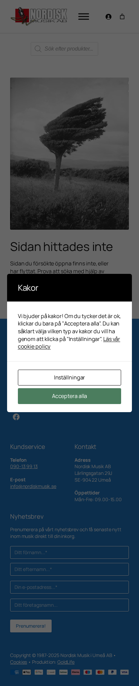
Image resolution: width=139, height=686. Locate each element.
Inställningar (69, 377)
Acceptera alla (69, 396)
